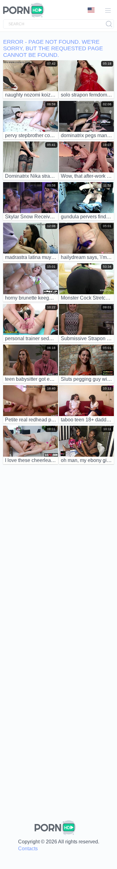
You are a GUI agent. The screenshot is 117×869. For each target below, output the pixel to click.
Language (93, 10)
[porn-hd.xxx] (25, 10)
